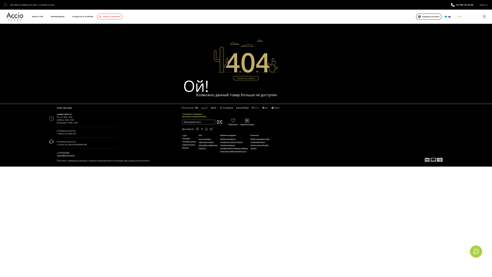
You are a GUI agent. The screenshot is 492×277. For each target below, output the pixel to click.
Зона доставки (205, 139)
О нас (184, 135)
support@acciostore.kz (66, 155)
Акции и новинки (111, 17)
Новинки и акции (247, 124)
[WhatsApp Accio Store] (206, 129)
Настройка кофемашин (208, 145)
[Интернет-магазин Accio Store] (14, 16)
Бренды (185, 147)
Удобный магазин (257, 142)
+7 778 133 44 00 (63, 152)
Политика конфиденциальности (233, 151)
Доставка (186, 138)
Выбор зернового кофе (259, 139)
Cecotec (253, 148)
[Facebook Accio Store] (202, 129)
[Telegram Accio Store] (211, 129)
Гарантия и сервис (206, 142)
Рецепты (202, 148)
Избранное (233, 124)
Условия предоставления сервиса (234, 148)
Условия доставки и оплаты (231, 142)
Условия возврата (227, 145)
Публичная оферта (228, 139)
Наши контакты (188, 144)
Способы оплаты (189, 141)
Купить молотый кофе (259, 145)
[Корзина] (484, 16)
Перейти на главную (246, 78)
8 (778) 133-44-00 (464, 4)
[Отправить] (219, 122)
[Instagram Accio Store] (197, 129)
